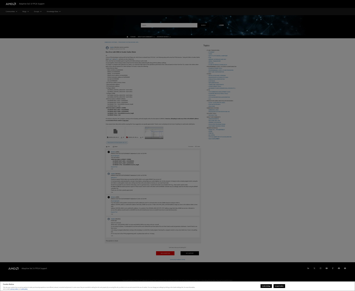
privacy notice (14, 289)
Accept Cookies (279, 286)
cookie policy (24, 289)
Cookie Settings (266, 286)
